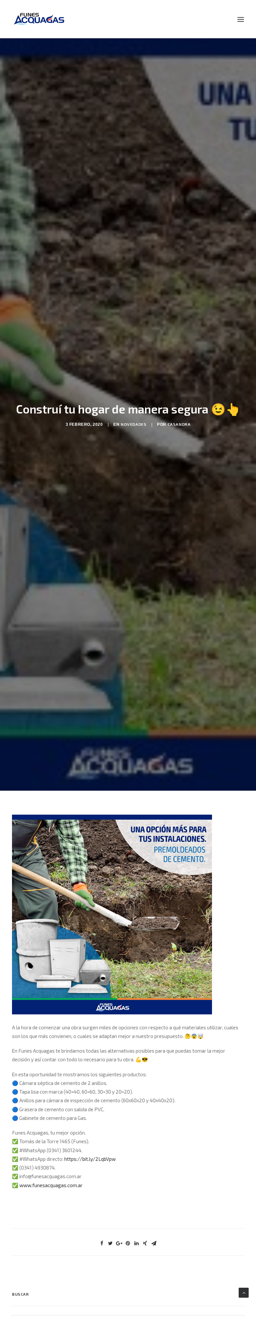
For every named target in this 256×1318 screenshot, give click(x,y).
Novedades (133, 424)
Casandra (179, 424)
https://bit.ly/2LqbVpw (90, 1159)
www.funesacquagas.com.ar (51, 1185)
